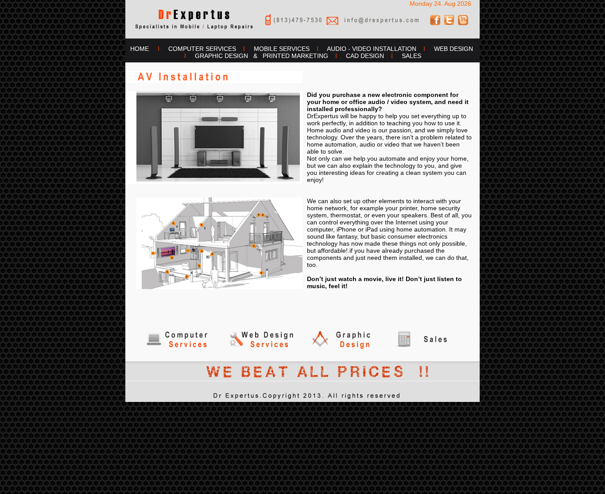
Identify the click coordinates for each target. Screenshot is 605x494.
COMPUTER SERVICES (202, 48)
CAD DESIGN (365, 55)
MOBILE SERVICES (282, 48)
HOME (138, 48)
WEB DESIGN (453, 48)
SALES (411, 55)
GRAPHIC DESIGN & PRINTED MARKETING (261, 55)
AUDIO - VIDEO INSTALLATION (371, 48)
